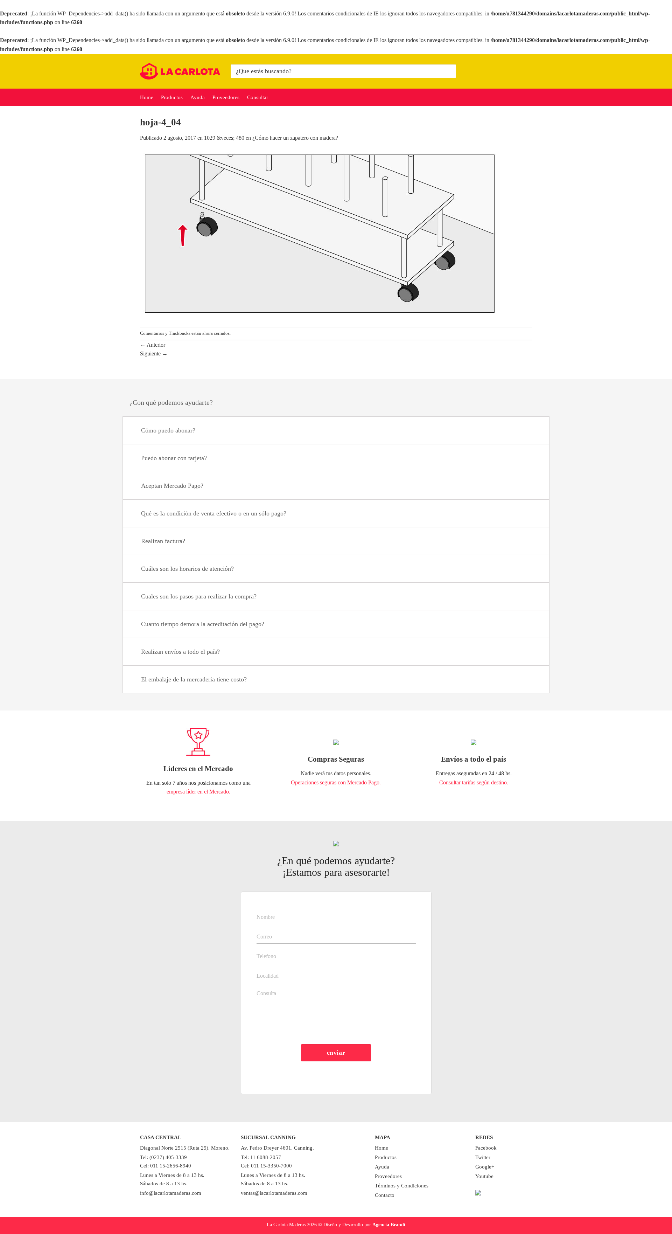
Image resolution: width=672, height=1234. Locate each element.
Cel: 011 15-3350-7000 (266, 1166)
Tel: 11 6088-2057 (261, 1157)
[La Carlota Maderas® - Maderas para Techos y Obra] (180, 71)
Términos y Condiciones (401, 1185)
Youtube (484, 1176)
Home (146, 97)
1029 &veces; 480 (224, 138)
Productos (172, 97)
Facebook (486, 1148)
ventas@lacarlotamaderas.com (274, 1193)
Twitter (482, 1157)
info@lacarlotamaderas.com (170, 1193)
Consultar (257, 97)
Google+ (484, 1167)
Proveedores (225, 97)
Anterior (152, 345)
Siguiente (154, 353)
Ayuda (197, 97)
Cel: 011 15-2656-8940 (165, 1166)
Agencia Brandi (388, 1224)
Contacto (384, 1195)
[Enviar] (449, 71)
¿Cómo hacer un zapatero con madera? (295, 138)
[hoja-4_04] (320, 234)
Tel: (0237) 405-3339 (163, 1157)
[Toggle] (535, 431)
